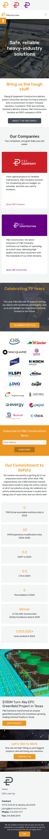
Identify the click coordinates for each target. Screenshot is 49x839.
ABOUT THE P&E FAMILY (24, 120)
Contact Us (24, 756)
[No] (46, 830)
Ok (24, 834)
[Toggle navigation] (46, 14)
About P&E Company (15, 204)
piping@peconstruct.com (14, 808)
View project (14, 723)
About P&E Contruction (16, 270)
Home (5, 789)
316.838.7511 (16, 812)
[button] (3, 21)
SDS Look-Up (8, 793)
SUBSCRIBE (24, 449)
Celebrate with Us (24, 325)
